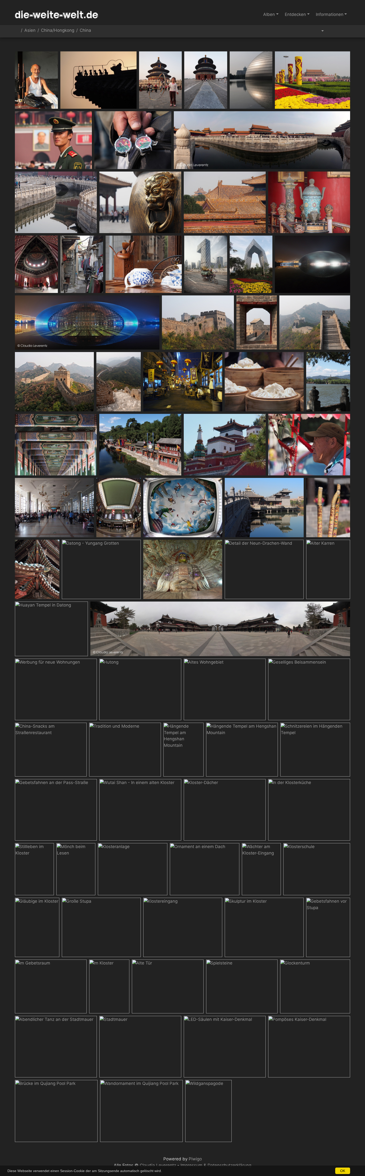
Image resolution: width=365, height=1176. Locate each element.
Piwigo (195, 1158)
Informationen (329, 14)
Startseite (17, 31)
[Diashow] (333, 31)
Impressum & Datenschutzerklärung (216, 1165)
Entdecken (295, 14)
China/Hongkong (57, 30)
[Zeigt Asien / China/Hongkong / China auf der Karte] (344, 31)
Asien (30, 30)
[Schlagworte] (320, 31)
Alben (269, 14)
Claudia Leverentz (158, 1165)
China (85, 30)
